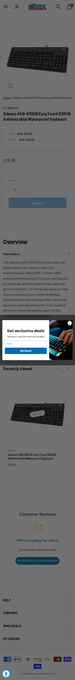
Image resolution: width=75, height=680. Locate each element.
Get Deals (25, 350)
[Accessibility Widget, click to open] (6, 674)
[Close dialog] (70, 323)
